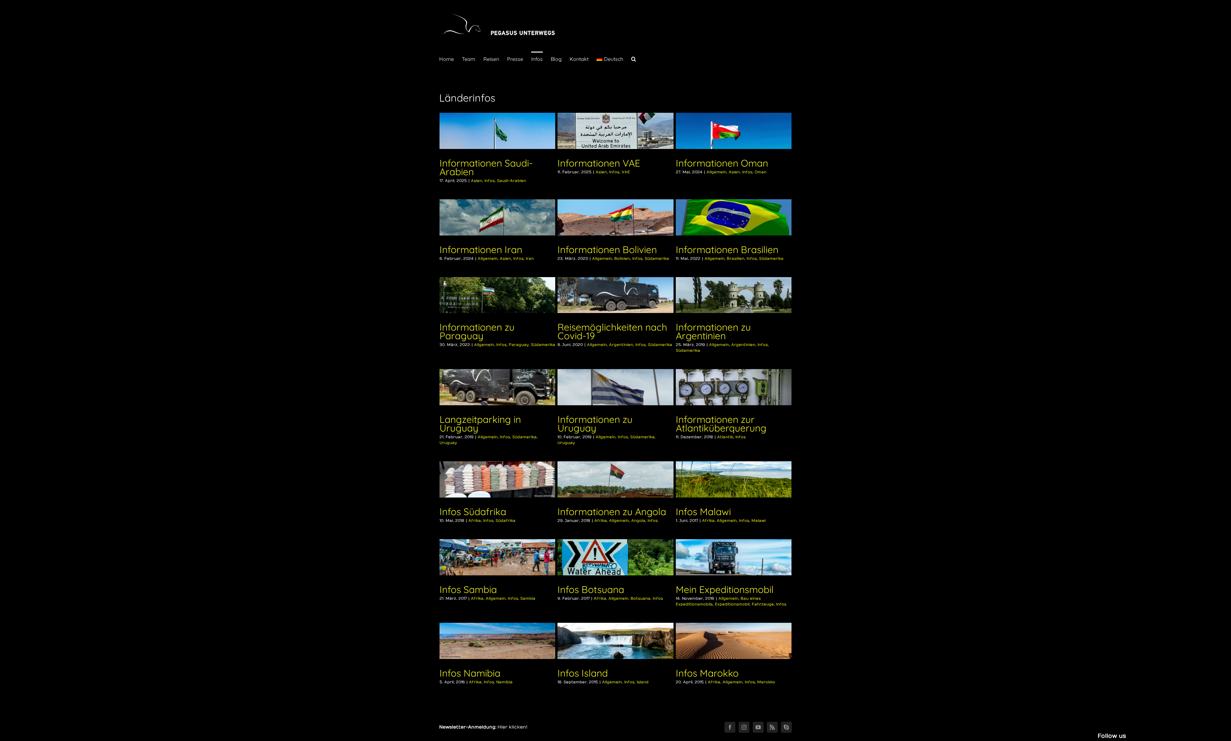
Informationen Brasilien (727, 249)
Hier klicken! (512, 727)
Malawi (758, 520)
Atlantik (725, 437)
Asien (476, 180)
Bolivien (622, 258)
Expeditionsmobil (732, 604)
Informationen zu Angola (611, 512)
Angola (638, 520)
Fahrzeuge (763, 604)
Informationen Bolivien (607, 249)
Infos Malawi (703, 512)
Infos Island (582, 673)
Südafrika (505, 520)
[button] (633, 58)
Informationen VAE (598, 163)
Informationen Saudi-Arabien (486, 167)
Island (643, 682)
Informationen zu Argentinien (713, 331)
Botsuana (640, 598)
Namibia (504, 682)
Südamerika (657, 258)
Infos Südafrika (473, 512)
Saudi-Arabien (511, 180)
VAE (626, 172)
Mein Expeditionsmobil (725, 589)
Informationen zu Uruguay (594, 423)
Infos (489, 180)
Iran (530, 258)
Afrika (474, 520)
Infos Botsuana (590, 589)
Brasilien (735, 258)
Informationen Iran (481, 249)
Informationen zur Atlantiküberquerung (721, 423)
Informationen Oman (722, 163)
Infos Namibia (470, 673)
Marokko (766, 682)
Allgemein (716, 172)
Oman (760, 172)
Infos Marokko (707, 673)
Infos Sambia (468, 589)
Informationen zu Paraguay (477, 331)
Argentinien (621, 344)
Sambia (527, 598)
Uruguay (448, 442)
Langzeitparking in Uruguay (480, 423)
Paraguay (519, 344)
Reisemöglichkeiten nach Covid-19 (612, 331)
